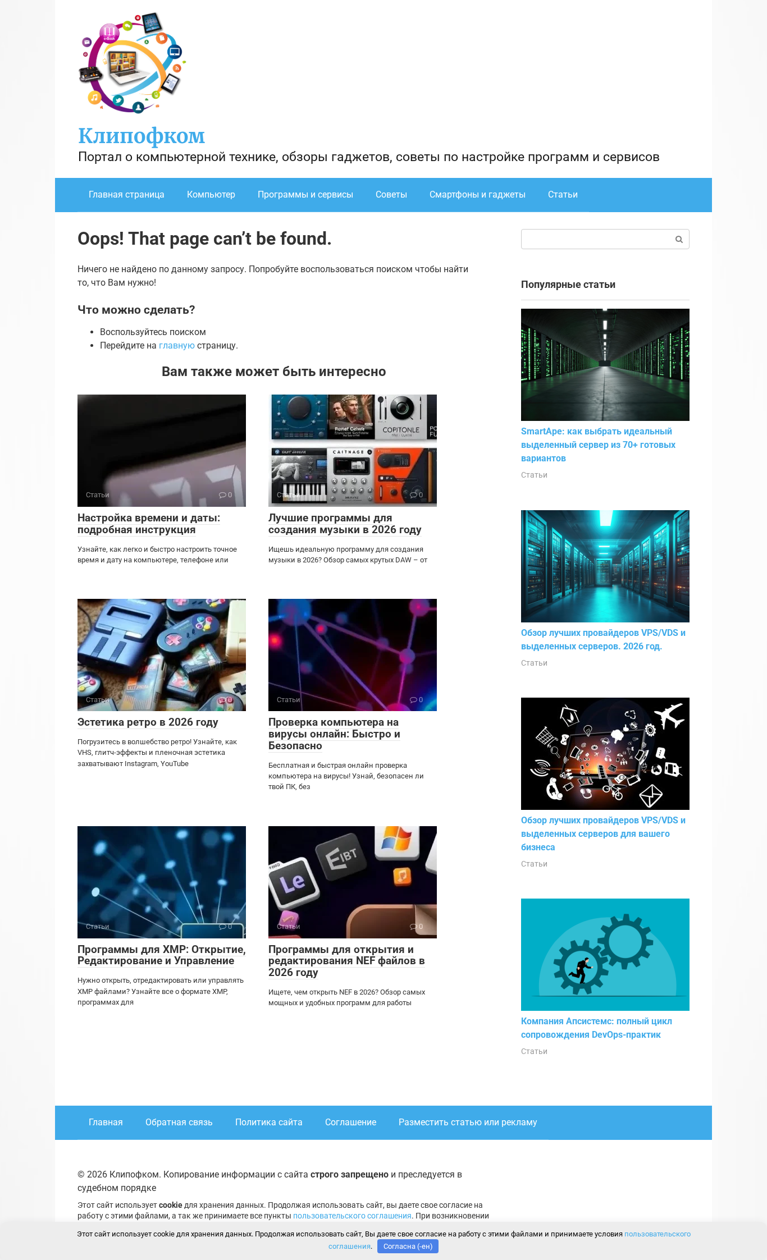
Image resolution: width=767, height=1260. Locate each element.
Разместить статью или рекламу (468, 1122)
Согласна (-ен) (408, 1246)
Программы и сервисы (305, 194)
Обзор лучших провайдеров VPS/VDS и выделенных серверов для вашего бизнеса (603, 834)
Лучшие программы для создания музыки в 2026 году (345, 523)
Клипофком (141, 136)
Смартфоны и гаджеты (478, 194)
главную (177, 345)
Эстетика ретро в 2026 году (147, 722)
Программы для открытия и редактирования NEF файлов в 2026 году (346, 961)
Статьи (563, 194)
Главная (106, 1122)
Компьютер (211, 194)
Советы (391, 194)
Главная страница (127, 194)
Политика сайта (269, 1122)
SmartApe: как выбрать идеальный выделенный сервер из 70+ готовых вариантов (598, 445)
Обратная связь (179, 1122)
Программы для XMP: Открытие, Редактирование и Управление (161, 955)
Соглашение (350, 1122)
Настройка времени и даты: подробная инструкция (148, 523)
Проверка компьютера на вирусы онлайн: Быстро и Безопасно (334, 734)
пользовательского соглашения (352, 1216)
